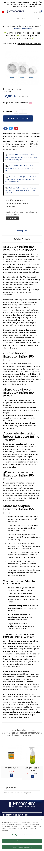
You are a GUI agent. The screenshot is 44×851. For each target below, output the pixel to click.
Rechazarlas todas (22, 841)
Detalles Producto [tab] (22, 239)
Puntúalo (12, 218)
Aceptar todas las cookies (22, 847)
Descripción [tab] (22, 231)
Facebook (5, 128)
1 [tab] (22, 84)
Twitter (11, 128)
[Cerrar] (41, 819)
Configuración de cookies (22, 835)
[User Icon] (35, 12)
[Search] (39, 19)
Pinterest (16, 128)
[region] (22, 833)
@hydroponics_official (29, 43)
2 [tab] (24, 84)
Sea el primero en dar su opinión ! (18, 793)
